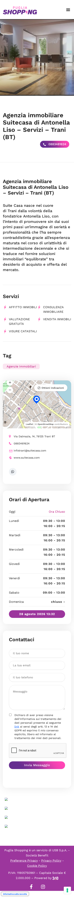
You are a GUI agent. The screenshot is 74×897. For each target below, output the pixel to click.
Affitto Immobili (23, 307)
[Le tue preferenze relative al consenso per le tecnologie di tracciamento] (67, 890)
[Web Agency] (55, 878)
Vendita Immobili (57, 319)
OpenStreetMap (46, 424)
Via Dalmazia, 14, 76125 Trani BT (34, 436)
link (16, 726)
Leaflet (29, 424)
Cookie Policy (37, 866)
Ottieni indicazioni (53, 387)
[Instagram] (43, 886)
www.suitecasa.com (27, 457)
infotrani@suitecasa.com (30, 450)
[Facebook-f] (31, 886)
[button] (68, 10)
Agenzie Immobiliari (21, 366)
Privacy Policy (51, 860)
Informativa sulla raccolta (15, 894)
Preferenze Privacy (24, 860)
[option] (37, 57)
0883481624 (56, 144)
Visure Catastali (23, 331)
